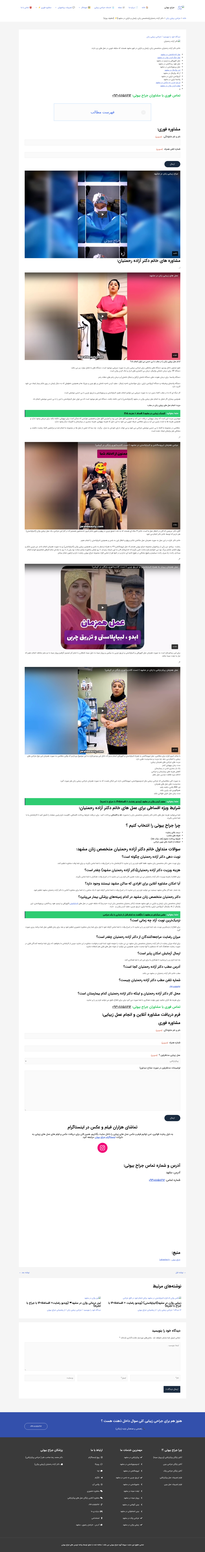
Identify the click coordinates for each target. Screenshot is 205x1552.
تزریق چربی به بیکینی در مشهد (168, 82)
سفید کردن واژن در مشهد (170, 85)
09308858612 (121, 95)
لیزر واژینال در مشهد (172, 70)
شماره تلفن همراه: (168, 149)
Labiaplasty (164, 1259)
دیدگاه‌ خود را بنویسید (171, 36)
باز (143, 112)
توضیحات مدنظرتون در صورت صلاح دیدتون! (160, 1067)
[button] (80, 7)
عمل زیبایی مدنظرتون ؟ (165, 1055)
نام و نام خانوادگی (168, 1030)
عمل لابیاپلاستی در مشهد (170, 54)
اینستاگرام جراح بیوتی (105, 1137)
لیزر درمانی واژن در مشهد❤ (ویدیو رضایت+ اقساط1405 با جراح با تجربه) (63, 1304)
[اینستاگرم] (102, 1148)
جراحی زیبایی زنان (154, 36)
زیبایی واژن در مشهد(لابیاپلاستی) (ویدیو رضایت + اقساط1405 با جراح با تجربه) (144, 1304)
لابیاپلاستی (74, 903)
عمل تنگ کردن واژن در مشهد (168, 57)
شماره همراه (170, 1042)
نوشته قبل (181, 1273)
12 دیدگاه (177, 1310)
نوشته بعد (24, 1273)
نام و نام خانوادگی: (167, 136)
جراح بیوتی (169, 7)
